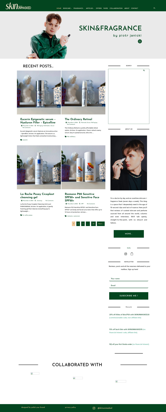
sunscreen (77, 216)
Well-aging (40, 125)
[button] (71, 8)
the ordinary (71, 136)
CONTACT (134, 8)
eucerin (25, 140)
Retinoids (84, 122)
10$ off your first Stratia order (120, 344)
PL (154, 8)
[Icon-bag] (132, 254)
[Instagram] (94, 408)
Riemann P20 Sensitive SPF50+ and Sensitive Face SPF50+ (82, 197)
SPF (82, 203)
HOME (59, 8)
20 (93, 224)
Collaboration (116, 8)
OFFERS (99, 8)
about (126, 8)
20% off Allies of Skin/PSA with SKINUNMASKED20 (129, 314)
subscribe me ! (129, 296)
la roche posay (27, 215)
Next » (100, 224)
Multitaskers (46, 125)
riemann (70, 216)
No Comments (26, 127)
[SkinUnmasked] (18, 5)
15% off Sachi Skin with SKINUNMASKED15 (125, 329)
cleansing (39, 200)
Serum (52, 125)
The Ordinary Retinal (78, 119)
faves (105, 8)
